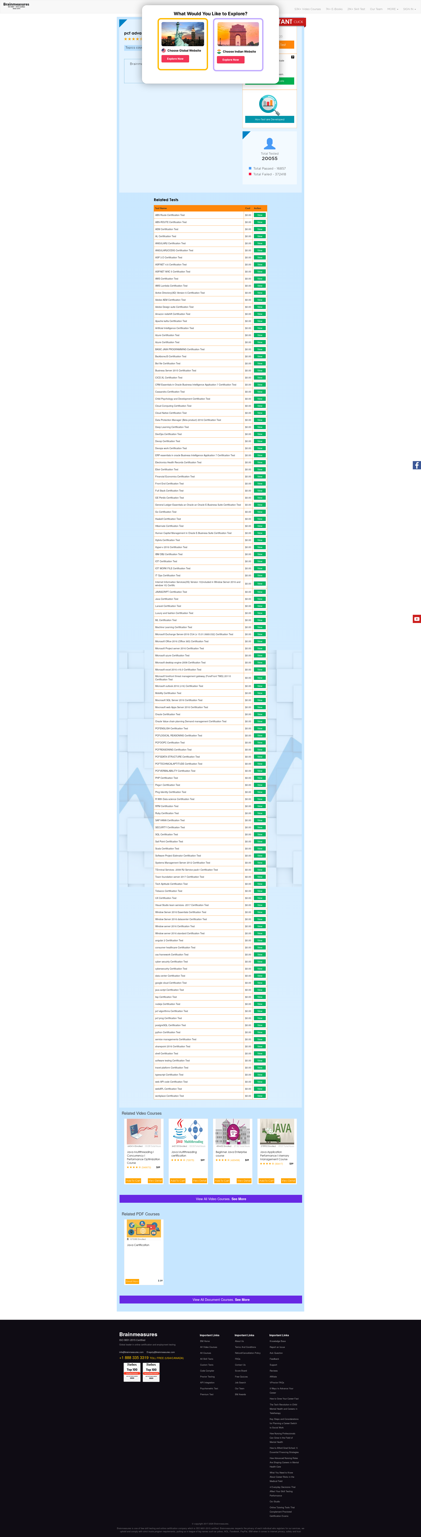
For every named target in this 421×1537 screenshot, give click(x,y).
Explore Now (175, 58)
